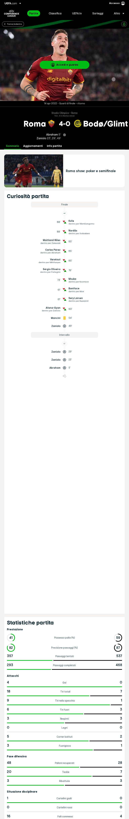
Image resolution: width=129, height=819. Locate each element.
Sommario (12, 146)
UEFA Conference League (11, 13)
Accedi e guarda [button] (67, 64)
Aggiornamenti (33, 146)
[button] (118, 13)
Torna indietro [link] (14, 24)
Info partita (54, 146)
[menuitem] (34, 13)
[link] (33, 13)
